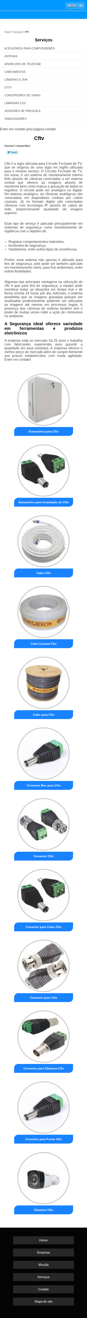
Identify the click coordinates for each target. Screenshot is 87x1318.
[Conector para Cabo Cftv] (43, 893)
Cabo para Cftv (43, 714)
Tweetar (12, 152)
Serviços (43, 40)
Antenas (11, 56)
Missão (43, 1264)
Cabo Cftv (44, 573)
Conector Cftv (44, 856)
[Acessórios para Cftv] (43, 398)
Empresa (43, 1252)
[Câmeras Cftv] (43, 1176)
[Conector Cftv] (43, 823)
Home (43, 1240)
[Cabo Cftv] (43, 539)
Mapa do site (43, 1301)
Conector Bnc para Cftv (44, 785)
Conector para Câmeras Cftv (43, 1068)
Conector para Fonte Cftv (43, 1139)
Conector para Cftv (43, 997)
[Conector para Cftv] (43, 964)
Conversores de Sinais (22, 95)
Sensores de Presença (22, 111)
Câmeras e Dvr (15, 79)
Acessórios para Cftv (44, 431)
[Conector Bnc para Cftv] (43, 752)
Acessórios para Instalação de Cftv (43, 502)
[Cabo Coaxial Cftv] (43, 610)
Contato (43, 1289)
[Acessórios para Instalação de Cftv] (43, 469)
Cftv (8, 87)
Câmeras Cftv (43, 1210)
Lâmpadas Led (15, 103)
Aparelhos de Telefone (22, 64)
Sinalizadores (15, 118)
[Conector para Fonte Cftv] (43, 1106)
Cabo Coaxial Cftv (44, 643)
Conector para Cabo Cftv (43, 927)
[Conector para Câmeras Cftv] (43, 1035)
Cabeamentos (15, 71)
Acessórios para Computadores (29, 48)
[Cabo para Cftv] (43, 681)
